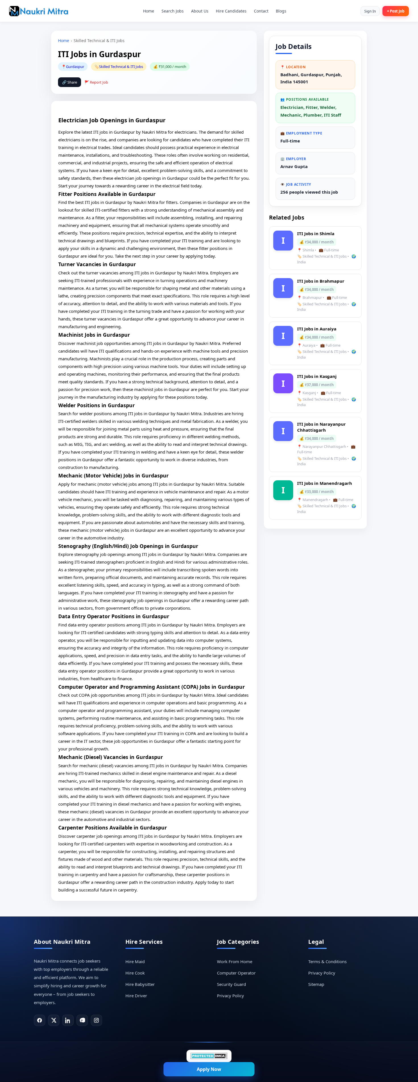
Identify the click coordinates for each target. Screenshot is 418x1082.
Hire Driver (136, 995)
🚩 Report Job (96, 82)
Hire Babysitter (140, 984)
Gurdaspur (75, 66)
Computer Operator (236, 973)
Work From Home (234, 961)
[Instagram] (96, 1020)
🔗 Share (69, 82)
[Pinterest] (82, 1020)
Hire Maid (135, 961)
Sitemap (316, 984)
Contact (261, 11)
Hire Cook (135, 973)
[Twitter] (53, 1020)
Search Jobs (173, 11)
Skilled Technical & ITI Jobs (121, 66)
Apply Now (209, 1069)
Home (148, 11)
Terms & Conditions (327, 961)
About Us (199, 11)
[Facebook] (39, 1020)
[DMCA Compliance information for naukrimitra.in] (209, 1056)
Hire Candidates (231, 11)
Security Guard (231, 984)
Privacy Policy (230, 995)
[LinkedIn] (68, 1020)
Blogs (281, 11)
